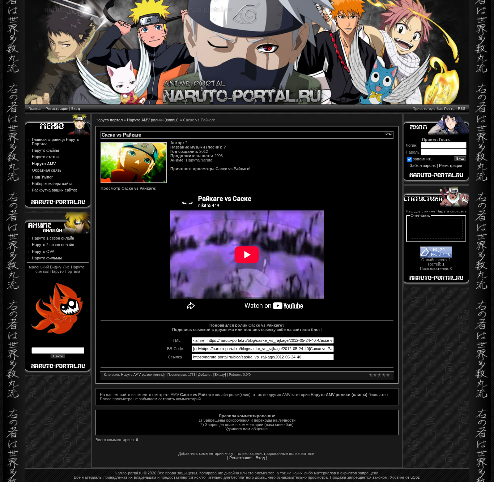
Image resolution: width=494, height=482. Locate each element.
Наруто (442, 211)
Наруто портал (109, 120)
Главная (35, 109)
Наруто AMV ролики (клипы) (153, 120)
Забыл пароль (423, 165)
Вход (75, 109)
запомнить (423, 159)
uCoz (415, 477)
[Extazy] (219, 374)
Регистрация (57, 109)
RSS (461, 109)
